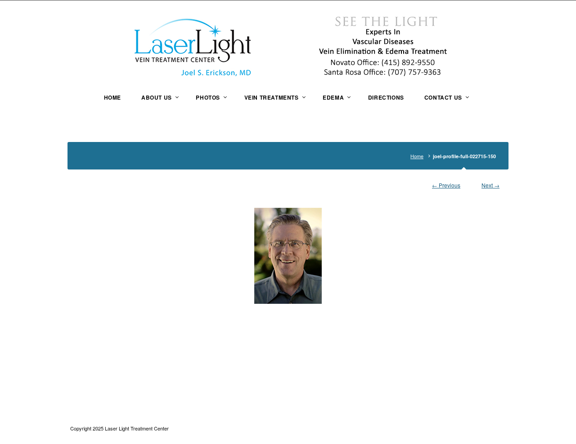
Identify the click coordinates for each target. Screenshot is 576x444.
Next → (491, 185)
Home (416, 156)
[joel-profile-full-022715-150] (288, 256)
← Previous (446, 185)
